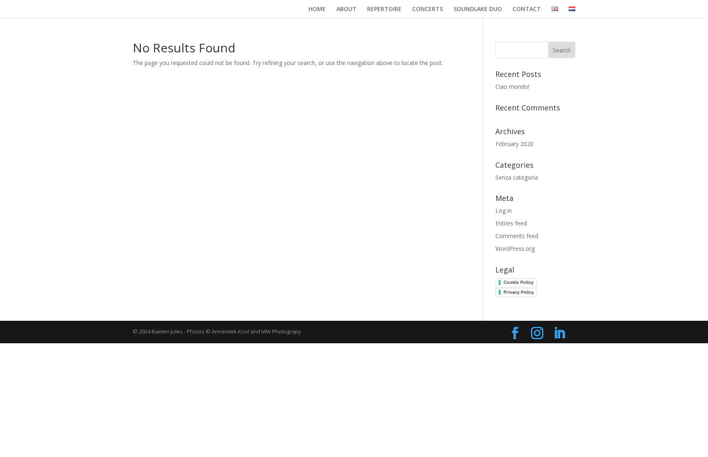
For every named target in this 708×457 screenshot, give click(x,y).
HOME (317, 9)
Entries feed (511, 223)
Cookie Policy (518, 282)
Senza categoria (516, 177)
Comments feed (516, 236)
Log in (503, 210)
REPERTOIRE (384, 9)
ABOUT (346, 9)
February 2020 (514, 144)
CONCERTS (427, 9)
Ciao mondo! (512, 86)
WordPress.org (515, 248)
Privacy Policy (519, 292)
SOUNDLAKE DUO (478, 9)
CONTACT (527, 9)
